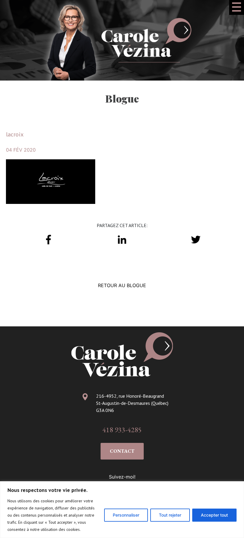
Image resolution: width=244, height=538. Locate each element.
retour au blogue (122, 285)
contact (122, 451)
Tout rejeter (170, 514)
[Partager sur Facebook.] (48, 239)
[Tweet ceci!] (195, 239)
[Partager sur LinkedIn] (122, 239)
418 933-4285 (122, 429)
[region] (122, 509)
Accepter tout (214, 514)
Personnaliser (126, 514)
